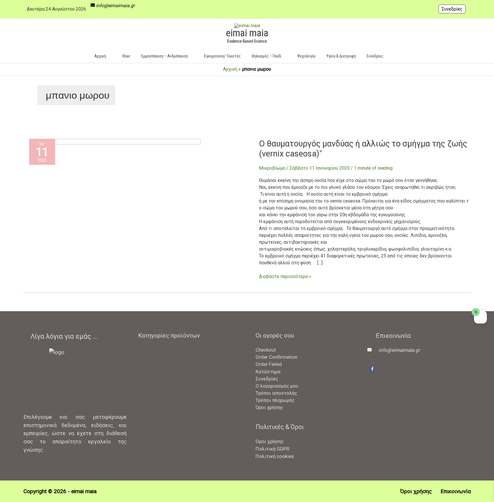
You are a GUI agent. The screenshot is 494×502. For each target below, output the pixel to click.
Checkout (266, 350)
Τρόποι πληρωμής (275, 400)
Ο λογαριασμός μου (277, 386)
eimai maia (247, 33)
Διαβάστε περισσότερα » (285, 276)
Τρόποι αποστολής (276, 393)
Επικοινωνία (456, 491)
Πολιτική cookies (275, 456)
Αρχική (230, 69)
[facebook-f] (372, 369)
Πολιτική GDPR (272, 449)
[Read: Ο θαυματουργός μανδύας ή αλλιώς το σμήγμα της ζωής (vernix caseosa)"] (115, 195)
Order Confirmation (276, 357)
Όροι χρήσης (269, 407)
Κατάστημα (268, 371)
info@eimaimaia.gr (115, 5)
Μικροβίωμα (272, 168)
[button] (397, 56)
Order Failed (269, 364)
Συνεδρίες (452, 9)
